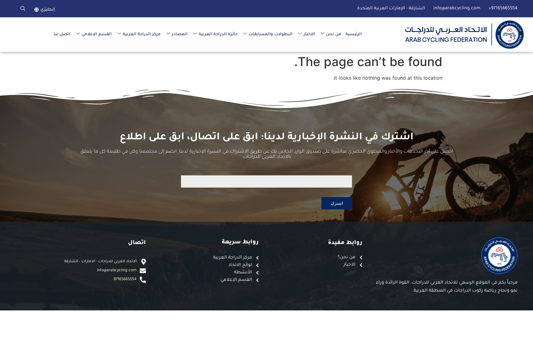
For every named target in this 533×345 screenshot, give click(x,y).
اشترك (337, 203)
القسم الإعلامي (96, 34)
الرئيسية (353, 34)
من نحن (333, 34)
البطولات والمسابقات (270, 34)
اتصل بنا (62, 34)
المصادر (180, 34)
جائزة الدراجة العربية (218, 34)
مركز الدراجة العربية (142, 34)
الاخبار (309, 34)
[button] (22, 8)
